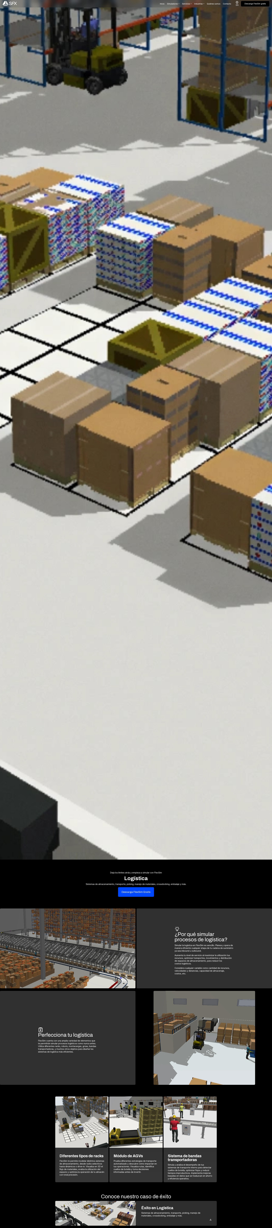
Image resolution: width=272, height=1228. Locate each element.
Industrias (198, 4)
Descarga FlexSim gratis (255, 4)
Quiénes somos (213, 4)
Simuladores (172, 4)
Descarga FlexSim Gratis (136, 892)
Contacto (227, 4)
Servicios (186, 4)
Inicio (162, 4)
